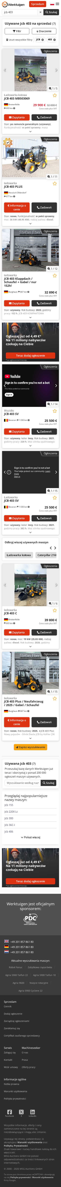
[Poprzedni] (5, 70)
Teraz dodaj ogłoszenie (30, 355)
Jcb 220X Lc (11, 811)
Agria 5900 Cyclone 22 (30, 990)
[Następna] (56, 70)
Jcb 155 (9, 805)
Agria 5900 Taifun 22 (16, 975)
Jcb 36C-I (10, 825)
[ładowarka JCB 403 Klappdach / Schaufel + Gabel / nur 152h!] (30, 250)
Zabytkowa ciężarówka (40, 967)
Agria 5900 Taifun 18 (44, 975)
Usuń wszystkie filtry (20, 39)
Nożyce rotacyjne (39, 982)
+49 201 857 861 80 (22, 942)
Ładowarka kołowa (19, 555)
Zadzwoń (46, 117)
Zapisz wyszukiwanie (31, 747)
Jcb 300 (9, 818)
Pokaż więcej (31, 837)
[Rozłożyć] (30, 131)
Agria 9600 (18, 982)
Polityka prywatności (20, 1177)
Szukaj (52, 12)
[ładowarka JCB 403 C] (30, 585)
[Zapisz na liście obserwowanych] (55, 95)
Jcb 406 (9, 831)
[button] (57, 4)
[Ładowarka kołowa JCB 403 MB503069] (30, 70)
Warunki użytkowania (42, 1177)
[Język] (52, 4)
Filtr (18, 31)
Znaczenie (45, 31)
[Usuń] (40, 12)
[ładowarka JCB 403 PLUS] (30, 158)
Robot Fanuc (15, 967)
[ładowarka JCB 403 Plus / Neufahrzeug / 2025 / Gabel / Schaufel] (30, 673)
